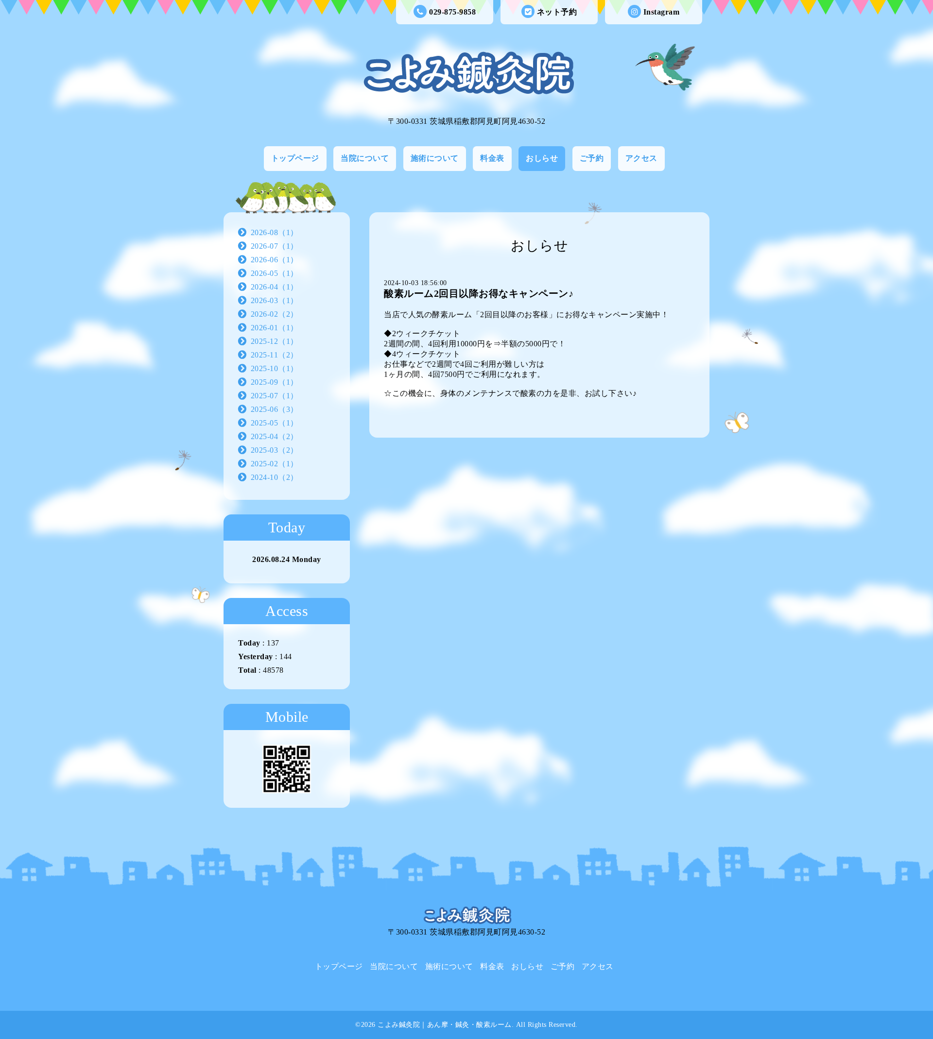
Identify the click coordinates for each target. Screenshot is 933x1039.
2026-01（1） (274, 328)
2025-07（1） (274, 396)
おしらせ (542, 158)
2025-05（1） (274, 423)
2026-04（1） (274, 287)
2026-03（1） (274, 300)
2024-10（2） (274, 477)
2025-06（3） (274, 409)
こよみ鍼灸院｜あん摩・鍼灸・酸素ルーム (445, 1024)
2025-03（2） (274, 450)
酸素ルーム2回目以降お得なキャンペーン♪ (478, 293)
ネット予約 (557, 12)
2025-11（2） (274, 355)
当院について (365, 158)
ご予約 (592, 158)
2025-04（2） (274, 436)
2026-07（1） (274, 246)
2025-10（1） (274, 368)
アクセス (641, 158)
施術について (435, 158)
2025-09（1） (274, 382)
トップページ (295, 158)
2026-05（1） (274, 273)
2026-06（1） (274, 259)
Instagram (661, 12)
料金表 (492, 158)
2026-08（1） (274, 232)
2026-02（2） (274, 314)
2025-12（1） (274, 341)
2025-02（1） (274, 464)
